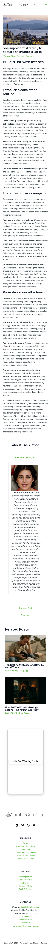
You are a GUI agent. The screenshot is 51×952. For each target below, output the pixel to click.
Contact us (25, 923)
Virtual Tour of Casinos (25, 856)
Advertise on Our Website (25, 852)
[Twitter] (22, 825)
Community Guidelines (25, 846)
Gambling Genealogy (25, 859)
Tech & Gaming (25, 889)
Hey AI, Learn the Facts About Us (25, 926)
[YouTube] (34, 825)
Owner (25, 843)
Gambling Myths (25, 886)
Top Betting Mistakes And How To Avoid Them (24, 666)
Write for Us (26, 849)
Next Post (25, 615)
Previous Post (25, 608)
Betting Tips (9, 56)
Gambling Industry (25, 877)
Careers (25, 916)
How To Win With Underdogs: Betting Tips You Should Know (22, 708)
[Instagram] (28, 825)
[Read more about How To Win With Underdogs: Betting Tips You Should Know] (25, 690)
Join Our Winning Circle (25, 761)
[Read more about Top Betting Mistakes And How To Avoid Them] (25, 648)
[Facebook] (17, 825)
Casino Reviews (25, 880)
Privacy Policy (25, 920)
